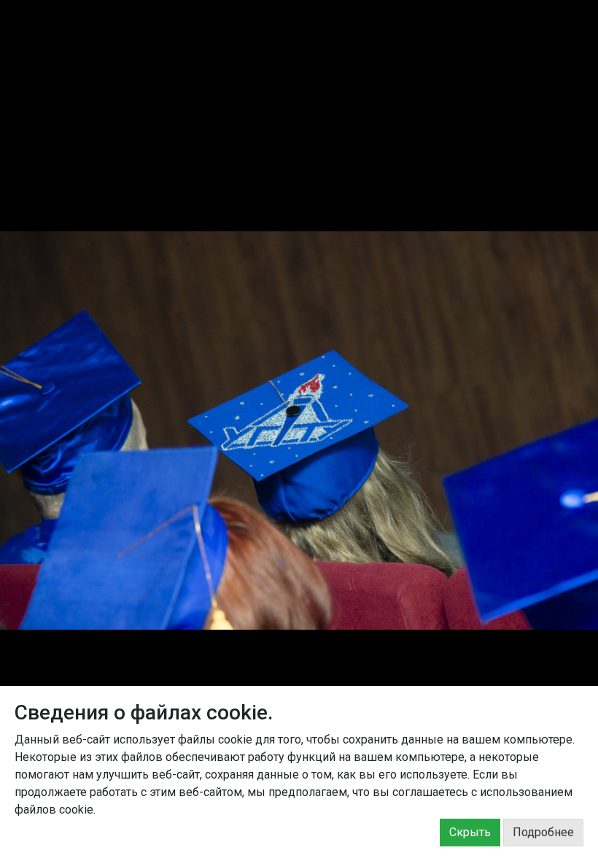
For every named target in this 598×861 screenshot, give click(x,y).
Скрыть (470, 832)
